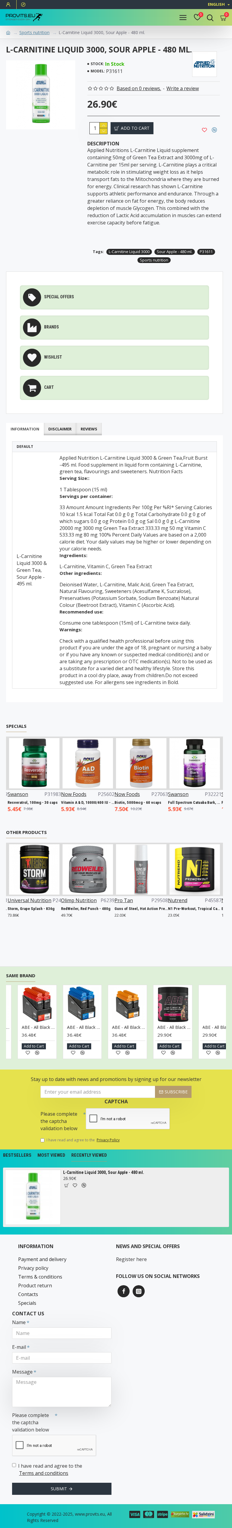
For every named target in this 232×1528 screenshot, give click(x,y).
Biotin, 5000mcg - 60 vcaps (134, 802)
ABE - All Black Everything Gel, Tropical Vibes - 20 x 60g (96, 1027)
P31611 (206, 251)
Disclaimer (60, 429)
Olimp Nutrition (71, 900)
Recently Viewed (89, 1155)
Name (19, 1322)
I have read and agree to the (83, 1140)
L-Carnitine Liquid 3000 (129, 251)
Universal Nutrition (22, 900)
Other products (26, 832)
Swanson (14, 794)
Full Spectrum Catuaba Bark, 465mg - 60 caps (191, 802)
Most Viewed (51, 1155)
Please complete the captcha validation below (58, 1121)
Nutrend (170, 900)
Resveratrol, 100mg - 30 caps (29, 802)
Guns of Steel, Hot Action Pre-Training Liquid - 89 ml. (134, 908)
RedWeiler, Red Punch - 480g (78, 908)
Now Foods (70, 794)
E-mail (19, 1347)
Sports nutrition (34, 32)
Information (25, 429)
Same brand (20, 975)
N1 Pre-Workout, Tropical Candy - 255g (187, 908)
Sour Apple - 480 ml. (174, 251)
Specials (16, 726)
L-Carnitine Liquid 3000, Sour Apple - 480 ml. (103, 1172)
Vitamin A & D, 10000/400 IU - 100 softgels (84, 802)
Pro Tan (116, 900)
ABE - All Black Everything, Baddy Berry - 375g (141, 1027)
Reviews (89, 429)
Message (22, 1371)
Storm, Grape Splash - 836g (23, 908)
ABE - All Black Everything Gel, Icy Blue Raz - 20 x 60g (50, 1027)
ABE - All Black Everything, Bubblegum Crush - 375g (186, 1027)
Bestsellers (17, 1155)
